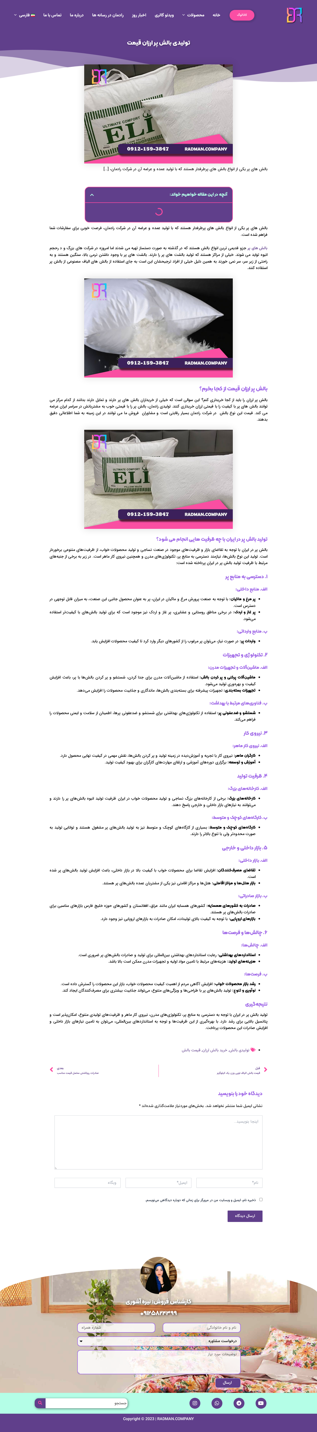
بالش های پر (257, 248)
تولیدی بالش (239, 1050)
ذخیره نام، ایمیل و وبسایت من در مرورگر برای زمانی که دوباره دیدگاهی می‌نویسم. (200, 1200)
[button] (242, 15)
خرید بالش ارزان (214, 1050)
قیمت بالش (191, 1050)
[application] (184, 15)
